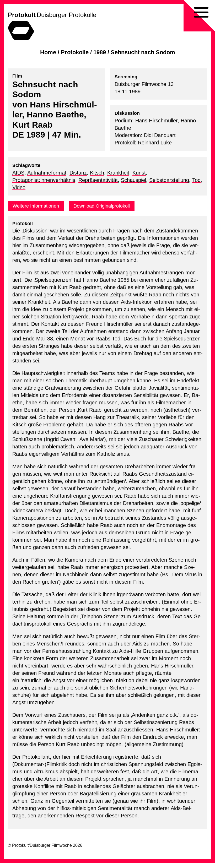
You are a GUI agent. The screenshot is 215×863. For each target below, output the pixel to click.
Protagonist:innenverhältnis (43, 180)
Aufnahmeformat (46, 173)
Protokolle (75, 52)
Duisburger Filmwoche (51, 845)
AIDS (18, 173)
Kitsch (97, 173)
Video (18, 187)
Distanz (78, 173)
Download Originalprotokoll (101, 206)
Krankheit (118, 173)
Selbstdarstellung (169, 180)
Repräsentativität (98, 180)
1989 (99, 52)
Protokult (22, 14)
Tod (196, 180)
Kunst (139, 173)
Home (48, 52)
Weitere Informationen (36, 206)
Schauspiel (133, 180)
